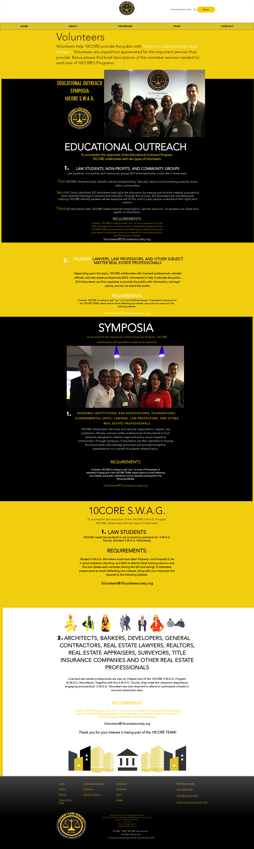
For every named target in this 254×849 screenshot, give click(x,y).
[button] (125, 26)
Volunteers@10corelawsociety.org (127, 239)
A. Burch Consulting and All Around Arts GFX (131, 837)
